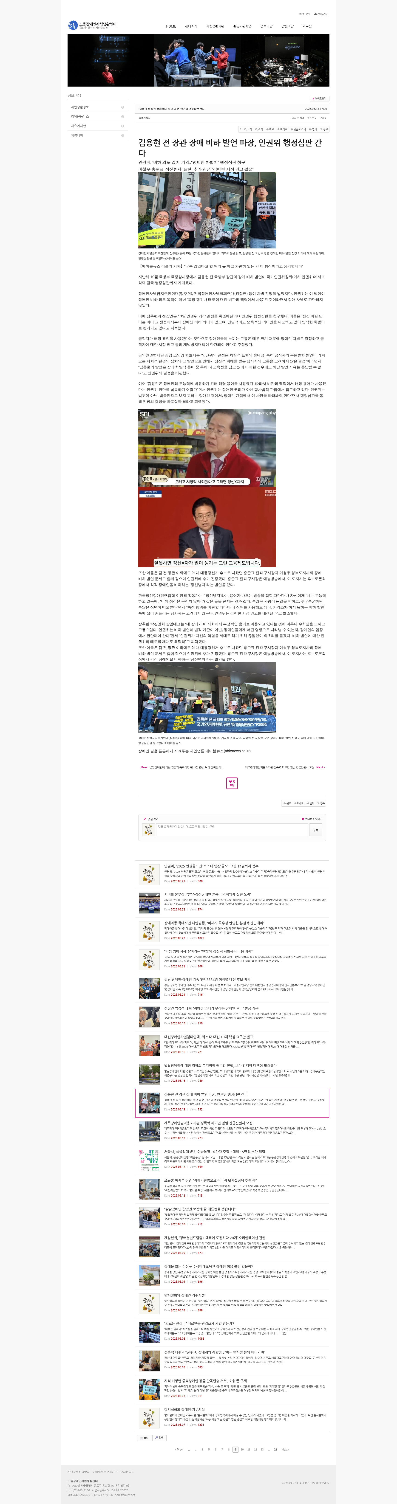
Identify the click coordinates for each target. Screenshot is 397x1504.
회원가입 (323, 14)
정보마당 (266, 26)
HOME (171, 26)
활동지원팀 (144, 117)
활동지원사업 (242, 26)
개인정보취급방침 (79, 1471)
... (195, 1449)
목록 (145, 1437)
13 (262, 1449)
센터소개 (191, 26)
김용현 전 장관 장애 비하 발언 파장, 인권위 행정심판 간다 (171, 108)
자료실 (307, 26)
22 (275, 1449)
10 (242, 1449)
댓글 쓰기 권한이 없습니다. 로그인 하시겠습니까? (186, 826)
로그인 (305, 14)
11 (248, 1449)
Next (285, 1449)
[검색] (322, 26)
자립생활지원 (215, 26)
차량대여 (77, 135)
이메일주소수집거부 (105, 1471)
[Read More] (232, 874)
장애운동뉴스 (80, 116)
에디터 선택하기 (313, 818)
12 (255, 1449)
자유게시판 (78, 126)
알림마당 (288, 26)
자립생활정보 (80, 107)
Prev (179, 1449)
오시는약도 (127, 1471)
